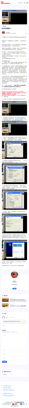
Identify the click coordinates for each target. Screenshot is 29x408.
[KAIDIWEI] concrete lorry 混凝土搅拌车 (18, 306)
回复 (3, 325)
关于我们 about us (7, 386)
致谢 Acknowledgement (8, 390)
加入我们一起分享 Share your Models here (17, 37)
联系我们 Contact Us (8, 393)
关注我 (14, 288)
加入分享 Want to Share (8, 395)
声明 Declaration (7, 388)
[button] (20, 3)
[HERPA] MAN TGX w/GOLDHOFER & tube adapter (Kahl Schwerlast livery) (18, 300)
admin (8, 32)
